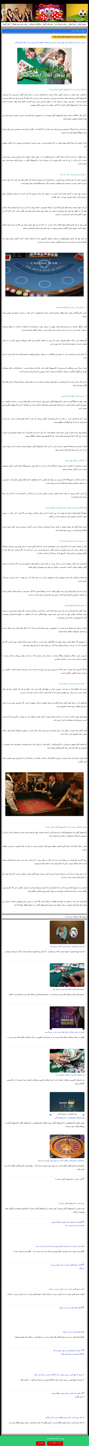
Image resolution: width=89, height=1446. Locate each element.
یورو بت (40, 1443)
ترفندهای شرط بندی (72, 917)
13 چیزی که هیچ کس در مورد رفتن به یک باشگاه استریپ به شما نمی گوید (59, 1375)
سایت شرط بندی (61, 24)
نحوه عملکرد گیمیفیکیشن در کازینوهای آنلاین (69, 1118)
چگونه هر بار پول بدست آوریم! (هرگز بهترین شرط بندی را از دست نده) (60, 1246)
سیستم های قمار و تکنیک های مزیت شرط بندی (68, 989)
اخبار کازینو (6, 24)
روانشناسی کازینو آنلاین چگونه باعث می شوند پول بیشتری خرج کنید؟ (61, 1160)
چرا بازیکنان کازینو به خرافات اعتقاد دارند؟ (70, 1075)
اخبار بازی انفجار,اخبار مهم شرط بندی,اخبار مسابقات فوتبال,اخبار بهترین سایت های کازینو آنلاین (47, 42)
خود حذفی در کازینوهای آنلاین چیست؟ (71, 1203)
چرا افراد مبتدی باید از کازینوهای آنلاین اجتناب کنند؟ (69, 36)
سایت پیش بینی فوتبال (19, 24)
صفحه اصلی (82, 24)
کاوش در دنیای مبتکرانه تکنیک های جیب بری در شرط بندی (64, 1032)
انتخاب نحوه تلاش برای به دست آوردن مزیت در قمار (66, 1289)
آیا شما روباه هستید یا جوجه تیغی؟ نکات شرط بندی (67, 946)
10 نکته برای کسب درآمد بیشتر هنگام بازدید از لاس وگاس (64, 1417)
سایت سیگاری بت (55, 1443)
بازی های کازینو (48, 24)
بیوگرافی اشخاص (35, 24)
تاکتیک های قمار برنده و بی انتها (73, 1332)
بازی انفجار (72, 24)
